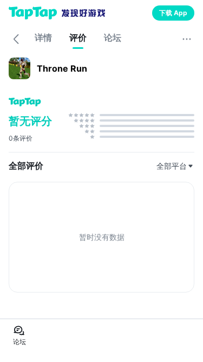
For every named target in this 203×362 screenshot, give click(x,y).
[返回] (16, 39)
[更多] (186, 39)
